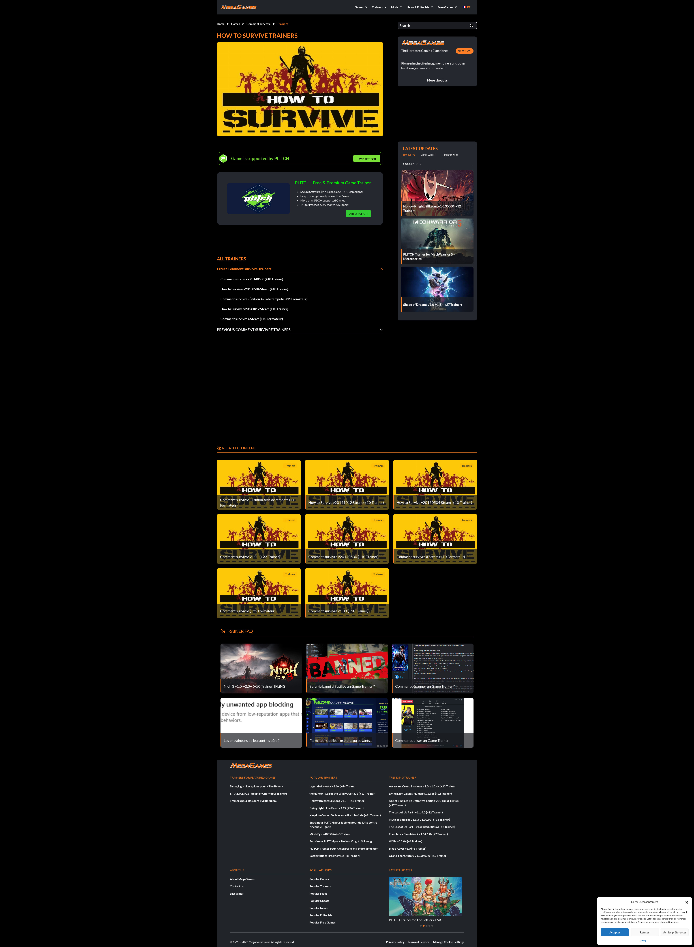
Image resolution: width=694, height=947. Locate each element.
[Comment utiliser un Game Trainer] (433, 722)
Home (221, 23)
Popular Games (319, 879)
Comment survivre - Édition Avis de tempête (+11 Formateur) (263, 299)
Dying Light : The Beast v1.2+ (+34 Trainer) (336, 808)
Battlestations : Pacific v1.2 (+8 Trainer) (334, 855)
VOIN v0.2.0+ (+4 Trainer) (405, 841)
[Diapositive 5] (432, 926)
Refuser (644, 932)
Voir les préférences (674, 932)
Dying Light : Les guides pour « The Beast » (256, 786)
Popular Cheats (319, 900)
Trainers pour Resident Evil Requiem (253, 800)
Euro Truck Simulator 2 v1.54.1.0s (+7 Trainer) (418, 834)
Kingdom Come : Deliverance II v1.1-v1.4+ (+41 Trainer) (345, 815)
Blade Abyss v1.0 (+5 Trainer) (407, 848)
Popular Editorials (320, 915)
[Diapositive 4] (429, 926)
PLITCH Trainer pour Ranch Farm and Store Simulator (343, 848)
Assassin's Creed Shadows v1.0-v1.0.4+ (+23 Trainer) (423, 786)
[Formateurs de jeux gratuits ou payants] (347, 722)
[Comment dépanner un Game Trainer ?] (433, 668)
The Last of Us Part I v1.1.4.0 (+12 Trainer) (416, 812)
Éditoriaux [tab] (450, 155)
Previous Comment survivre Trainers (254, 329)
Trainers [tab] (409, 155)
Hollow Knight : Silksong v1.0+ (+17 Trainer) (337, 800)
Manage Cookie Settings (448, 942)
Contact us (237, 886)
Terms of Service (419, 942)
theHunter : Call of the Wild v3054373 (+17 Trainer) (342, 793)
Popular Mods (318, 893)
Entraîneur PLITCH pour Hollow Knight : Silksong (340, 841)
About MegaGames (242, 879)
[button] (687, 902)
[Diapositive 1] (421, 926)
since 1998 (464, 50)
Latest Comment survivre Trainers (244, 269)
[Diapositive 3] (426, 926)
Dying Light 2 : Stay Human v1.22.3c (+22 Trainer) (420, 793)
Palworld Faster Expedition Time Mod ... (417, 920)
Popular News (318, 908)
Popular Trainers (320, 886)
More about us (437, 80)
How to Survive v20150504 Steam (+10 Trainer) (254, 289)
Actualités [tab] (428, 155)
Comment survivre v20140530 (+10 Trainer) (251, 279)
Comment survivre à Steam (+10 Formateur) (251, 319)
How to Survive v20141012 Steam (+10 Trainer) (254, 309)
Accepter (614, 932)
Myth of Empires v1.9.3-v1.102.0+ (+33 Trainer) (419, 819)
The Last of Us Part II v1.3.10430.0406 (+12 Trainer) (422, 826)
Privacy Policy (395, 942)
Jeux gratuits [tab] (412, 163)
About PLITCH (358, 213)
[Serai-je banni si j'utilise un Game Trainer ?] (347, 668)
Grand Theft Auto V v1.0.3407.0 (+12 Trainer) (418, 855)
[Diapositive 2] (424, 926)
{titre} (643, 940)
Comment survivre (259, 23)
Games (235, 23)
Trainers (282, 23)
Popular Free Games (322, 922)
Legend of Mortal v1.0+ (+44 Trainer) (333, 786)
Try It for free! (366, 158)
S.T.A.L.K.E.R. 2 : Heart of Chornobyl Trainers (258, 793)
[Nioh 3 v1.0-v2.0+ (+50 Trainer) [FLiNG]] (261, 668)
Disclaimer (237, 893)
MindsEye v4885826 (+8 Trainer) (330, 834)
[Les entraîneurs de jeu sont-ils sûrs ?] (261, 722)
